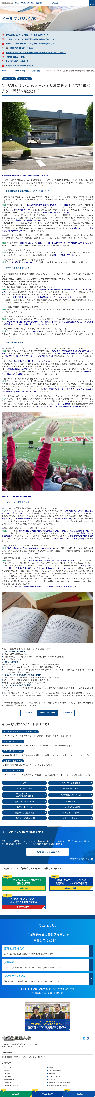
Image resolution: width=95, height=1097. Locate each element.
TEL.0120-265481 (36, 989)
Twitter (84, 1038)
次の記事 (66, 713)
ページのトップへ (47, 917)
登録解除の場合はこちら (79, 859)
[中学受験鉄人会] (7, 3)
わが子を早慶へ (24, 79)
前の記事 (28, 713)
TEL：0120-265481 (24, 2)
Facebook (88, 1038)
